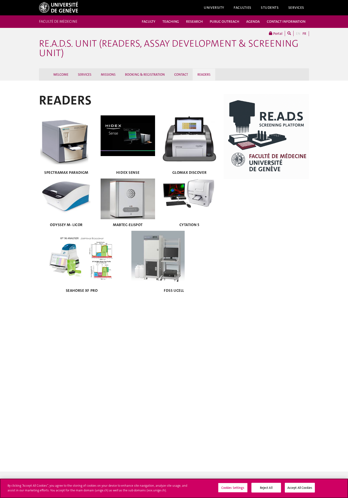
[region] (174, 488)
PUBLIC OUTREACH (224, 21)
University (214, 7)
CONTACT (181, 74)
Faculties (242, 7)
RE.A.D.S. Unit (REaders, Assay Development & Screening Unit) (168, 48)
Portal (277, 33)
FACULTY (148, 21)
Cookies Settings (232, 488)
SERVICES (84, 74)
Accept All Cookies (299, 488)
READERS (203, 74)
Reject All (266, 488)
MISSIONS (108, 74)
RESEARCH (194, 21)
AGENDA (253, 21)
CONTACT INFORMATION (286, 21)
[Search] (289, 33)
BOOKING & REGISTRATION (145, 74)
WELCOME (60, 74)
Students (270, 7)
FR (304, 33)
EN (298, 33)
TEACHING (170, 21)
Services (296, 7)
